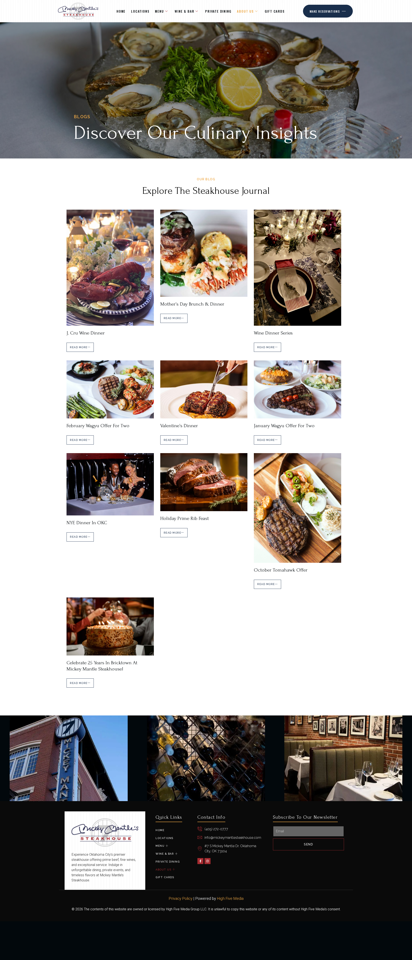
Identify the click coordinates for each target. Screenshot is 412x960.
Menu (159, 11)
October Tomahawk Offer (280, 570)
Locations (140, 11)
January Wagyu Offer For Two (284, 425)
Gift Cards (275, 11)
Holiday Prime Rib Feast (184, 518)
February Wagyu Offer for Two (98, 425)
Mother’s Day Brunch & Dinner (192, 304)
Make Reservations (325, 11)
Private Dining (218, 11)
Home (121, 11)
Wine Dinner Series (273, 333)
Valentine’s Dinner (179, 425)
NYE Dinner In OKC (87, 523)
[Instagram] (207, 861)
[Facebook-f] (200, 861)
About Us (245, 11)
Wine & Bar (184, 11)
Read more (79, 347)
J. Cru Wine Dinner (86, 333)
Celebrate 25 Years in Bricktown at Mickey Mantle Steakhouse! (102, 666)
